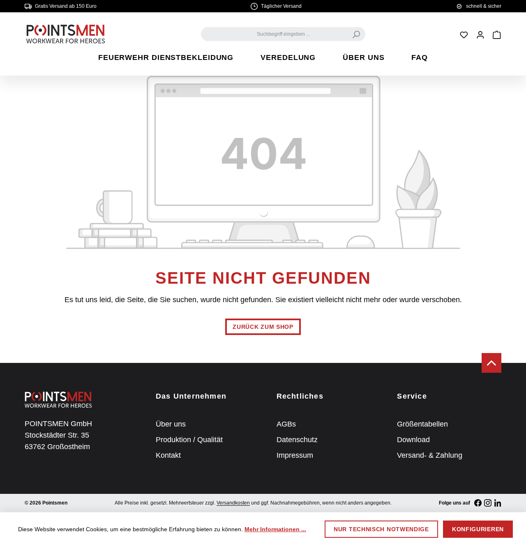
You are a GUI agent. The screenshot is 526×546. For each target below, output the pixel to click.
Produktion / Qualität (189, 440)
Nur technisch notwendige (381, 529)
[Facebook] (478, 503)
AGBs (286, 424)
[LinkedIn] (497, 503)
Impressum (295, 455)
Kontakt (168, 455)
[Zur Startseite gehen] (66, 34)
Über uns (171, 424)
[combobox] (283, 34)
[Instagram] (487, 503)
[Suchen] (356, 34)
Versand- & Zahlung (429, 455)
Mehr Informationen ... (275, 529)
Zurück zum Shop (263, 326)
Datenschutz (297, 440)
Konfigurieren (478, 529)
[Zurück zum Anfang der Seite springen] (491, 363)
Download (413, 440)
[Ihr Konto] (480, 34)
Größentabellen (422, 424)
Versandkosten (233, 503)
